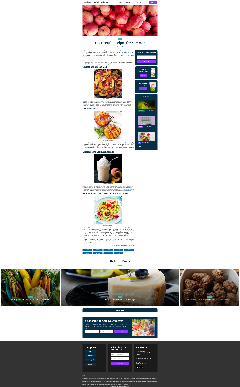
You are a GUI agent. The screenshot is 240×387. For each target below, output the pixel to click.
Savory (87, 253)
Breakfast (87, 249)
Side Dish (98, 249)
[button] (121, 2)
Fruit (119, 253)
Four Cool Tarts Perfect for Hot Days (120, 300)
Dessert (118, 249)
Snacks (108, 249)
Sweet (129, 249)
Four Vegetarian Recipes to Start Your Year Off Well (30, 300)
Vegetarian (97, 253)
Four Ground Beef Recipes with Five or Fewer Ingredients (209, 300)
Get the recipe (127, 105)
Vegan (108, 253)
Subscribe (153, 2)
